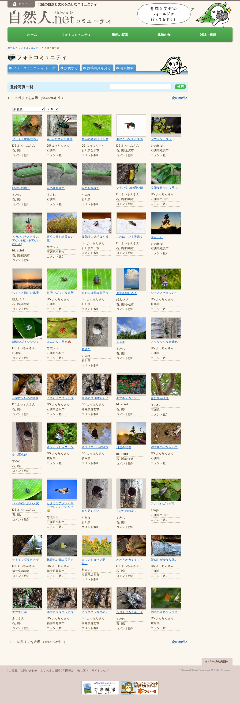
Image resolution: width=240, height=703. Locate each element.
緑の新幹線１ (90, 188)
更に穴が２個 (160, 398)
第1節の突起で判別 (59, 139)
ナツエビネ (19, 612)
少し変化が (19, 454)
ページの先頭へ (218, 661)
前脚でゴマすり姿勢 (60, 292)
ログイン (24, 4)
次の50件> (179, 98)
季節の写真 (120, 35)
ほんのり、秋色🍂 (59, 341)
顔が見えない (90, 511)
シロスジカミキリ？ (129, 612)
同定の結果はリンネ (95, 139)
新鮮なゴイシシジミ (25, 341)
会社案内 (83, 670)
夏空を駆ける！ (126, 293)
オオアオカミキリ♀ (129, 559)
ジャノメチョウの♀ (164, 292)
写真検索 (127, 68)
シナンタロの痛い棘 (129, 187)
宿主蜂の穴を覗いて (164, 447)
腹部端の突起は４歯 (95, 236)
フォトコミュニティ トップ (34, 68)
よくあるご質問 (50, 670)
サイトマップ (100, 670)
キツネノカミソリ (128, 398)
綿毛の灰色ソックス (164, 612)
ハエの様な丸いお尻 (25, 503)
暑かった (157, 237)
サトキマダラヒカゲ (25, 559)
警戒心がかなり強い (164, 559)
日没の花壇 (123, 447)
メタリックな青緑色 (164, 341)
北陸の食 (164, 35)
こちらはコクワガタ (60, 398)
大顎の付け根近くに (95, 398)
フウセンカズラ (161, 139)
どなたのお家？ (126, 511)
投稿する (71, 68)
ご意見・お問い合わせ (23, 670)
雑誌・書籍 (208, 35)
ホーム (32, 35)
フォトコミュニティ (76, 35)
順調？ (86, 349)
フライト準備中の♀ (25, 139)
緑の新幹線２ (56, 188)
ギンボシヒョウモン (60, 447)
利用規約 (68, 670)
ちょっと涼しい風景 (25, 292)
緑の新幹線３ (21, 188)
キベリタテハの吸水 (95, 447)
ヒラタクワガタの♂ (95, 612)
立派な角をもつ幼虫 (164, 187)
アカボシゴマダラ (163, 503)
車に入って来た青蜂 (129, 139)
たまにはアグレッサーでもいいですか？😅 (60, 507)
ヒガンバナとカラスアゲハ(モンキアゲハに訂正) (26, 240)
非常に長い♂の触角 (25, 398)
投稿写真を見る (99, 68)
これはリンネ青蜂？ (129, 236)
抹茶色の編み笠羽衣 (60, 559)
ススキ (120, 342)
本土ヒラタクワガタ (60, 612)
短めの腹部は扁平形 (95, 292)
